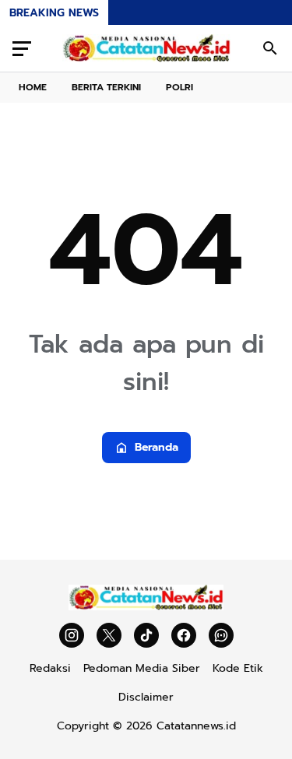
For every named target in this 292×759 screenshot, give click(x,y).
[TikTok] (146, 635)
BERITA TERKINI (106, 87)
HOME (33, 87)
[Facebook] (183, 635)
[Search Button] (270, 48)
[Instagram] (71, 635)
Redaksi (50, 668)
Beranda (156, 447)
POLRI (179, 87)
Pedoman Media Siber (141, 668)
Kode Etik (238, 668)
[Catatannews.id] (146, 48)
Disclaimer (146, 697)
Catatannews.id (196, 726)
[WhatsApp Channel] (221, 635)
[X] (109, 635)
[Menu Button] (21, 48)
